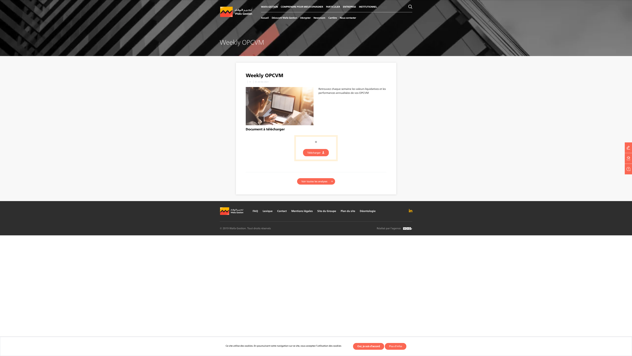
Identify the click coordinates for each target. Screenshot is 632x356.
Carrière (332, 17)
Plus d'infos (395, 346)
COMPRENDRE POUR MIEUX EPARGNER (302, 6)
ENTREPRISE (349, 6)
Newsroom (319, 17)
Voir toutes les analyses (314, 181)
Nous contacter (348, 17)
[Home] (236, 12)
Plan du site (348, 211)
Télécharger (314, 152)
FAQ (255, 211)
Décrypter (305, 17)
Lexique (268, 211)
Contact (282, 211)
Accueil (265, 17)
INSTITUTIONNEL (368, 6)
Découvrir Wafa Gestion (284, 17)
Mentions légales (302, 211)
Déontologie (368, 211)
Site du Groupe (326, 211)
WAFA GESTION (269, 6)
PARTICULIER (333, 6)
